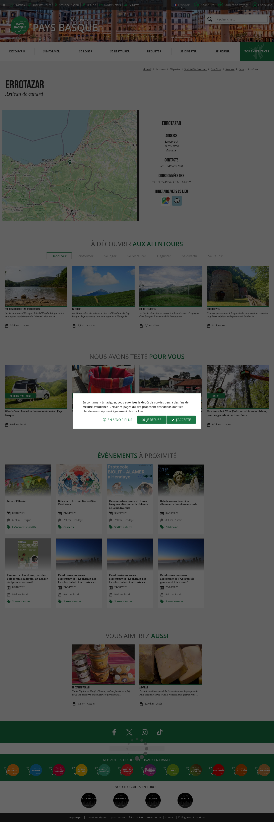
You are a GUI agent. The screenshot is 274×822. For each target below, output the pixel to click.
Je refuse (153, 420)
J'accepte (183, 420)
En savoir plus (120, 420)
